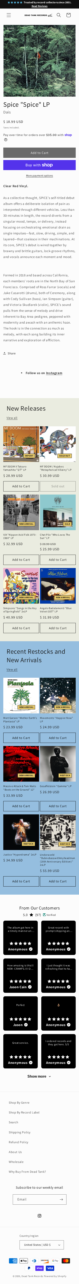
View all (12, 418)
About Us (15, 1152)
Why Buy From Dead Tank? (27, 1172)
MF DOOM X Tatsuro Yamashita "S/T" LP (14, 468)
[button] (9, 15)
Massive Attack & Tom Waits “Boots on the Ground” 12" (19, 787)
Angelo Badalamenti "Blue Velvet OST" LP (56, 609)
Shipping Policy (20, 1132)
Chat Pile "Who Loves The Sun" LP (55, 536)
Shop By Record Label (24, 1112)
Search (13, 1122)
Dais (7, 112)
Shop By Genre (19, 1103)
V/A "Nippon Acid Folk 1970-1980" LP (19, 536)
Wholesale (16, 1162)
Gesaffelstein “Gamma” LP (56, 786)
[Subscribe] (61, 1199)
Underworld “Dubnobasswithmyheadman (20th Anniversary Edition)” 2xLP (57, 860)
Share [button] (12, 353)
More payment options (39, 175)
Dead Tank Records (32, 1276)
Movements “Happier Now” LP (56, 719)
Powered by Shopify (55, 1276)
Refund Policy (18, 1142)
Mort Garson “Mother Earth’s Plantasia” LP (20, 719)
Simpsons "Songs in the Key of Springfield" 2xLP (20, 609)
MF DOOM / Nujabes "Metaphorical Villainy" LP (56, 468)
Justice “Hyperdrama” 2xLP (20, 854)
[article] (20, 938)
